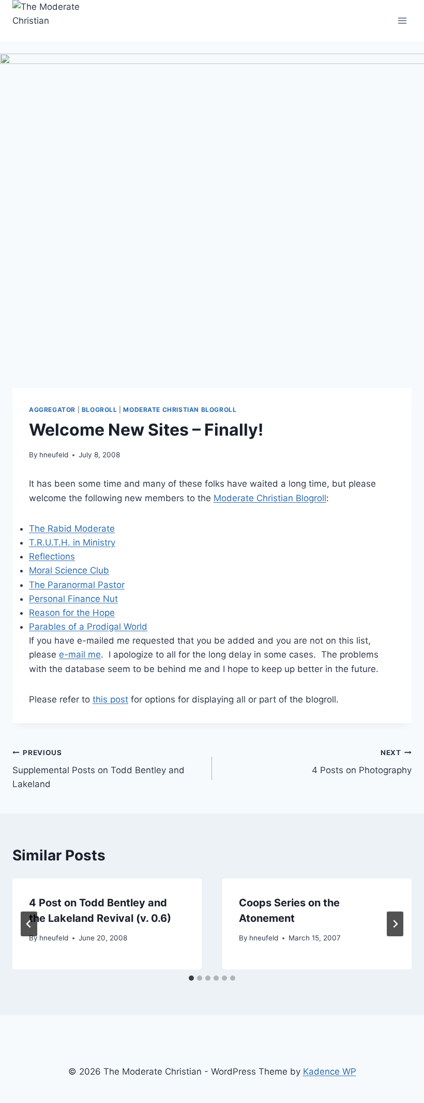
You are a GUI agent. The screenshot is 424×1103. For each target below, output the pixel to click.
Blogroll (99, 409)
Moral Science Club (69, 570)
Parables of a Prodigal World (88, 626)
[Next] (395, 924)
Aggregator (52, 409)
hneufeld (53, 455)
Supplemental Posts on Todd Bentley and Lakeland (98, 769)
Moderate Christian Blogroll (179, 409)
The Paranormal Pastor (77, 585)
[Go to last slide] (29, 924)
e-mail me (80, 654)
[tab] (191, 978)
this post (110, 699)
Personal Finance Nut (73, 599)
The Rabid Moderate (72, 528)
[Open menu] (402, 20)
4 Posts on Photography (362, 762)
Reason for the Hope (72, 613)
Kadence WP (329, 1071)
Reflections (52, 556)
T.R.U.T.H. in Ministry (72, 542)
